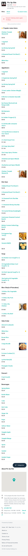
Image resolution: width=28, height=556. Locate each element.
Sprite (3, 444)
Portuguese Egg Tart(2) (7, 234)
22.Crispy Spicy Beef (8, 146)
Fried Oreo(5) (6, 377)
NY (7, 527)
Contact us (5, 533)
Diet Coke (5, 407)
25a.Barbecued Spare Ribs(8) (11, 165)
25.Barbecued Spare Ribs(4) (10, 159)
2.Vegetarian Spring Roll (9, 78)
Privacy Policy (6, 539)
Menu (3, 11)
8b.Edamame (6, 111)
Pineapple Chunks (7, 366)
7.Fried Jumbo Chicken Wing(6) (11, 90)
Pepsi (3, 419)
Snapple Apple (6, 432)
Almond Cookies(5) (8, 325)
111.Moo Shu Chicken (6, 305)
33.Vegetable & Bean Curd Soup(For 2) (10, 265)
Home (3, 527)
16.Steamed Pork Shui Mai (10, 198)
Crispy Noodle (6, 343)
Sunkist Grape (6, 457)
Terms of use (5, 536)
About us (4, 530)
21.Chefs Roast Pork (8, 140)
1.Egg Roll (5, 42)
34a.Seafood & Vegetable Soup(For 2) (10, 279)
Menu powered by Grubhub (14, 24)
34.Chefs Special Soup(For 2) (11, 272)
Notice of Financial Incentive (10, 542)
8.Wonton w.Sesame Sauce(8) (11, 97)
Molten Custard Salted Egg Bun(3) (10, 226)
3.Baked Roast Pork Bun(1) (10, 186)
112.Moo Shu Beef (7, 313)
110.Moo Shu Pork (7, 298)
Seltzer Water (6, 426)
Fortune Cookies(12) (8, 353)
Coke (3, 401)
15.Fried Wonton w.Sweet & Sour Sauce (10, 132)
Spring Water (6, 388)
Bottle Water (6, 394)
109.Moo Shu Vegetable (9, 291)
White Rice (5, 60)
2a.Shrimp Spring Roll (8, 48)
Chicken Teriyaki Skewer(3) (7, 33)
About (8, 11)
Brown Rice (5, 337)
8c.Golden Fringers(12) (9, 117)
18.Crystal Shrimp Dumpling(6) (11, 211)
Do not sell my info (7, 546)
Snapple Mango (6, 438)
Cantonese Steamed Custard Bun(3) (11, 218)
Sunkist (4, 451)
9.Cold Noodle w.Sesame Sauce (9, 124)
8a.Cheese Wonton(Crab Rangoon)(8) (9, 104)
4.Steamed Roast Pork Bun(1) (11, 54)
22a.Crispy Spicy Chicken (9, 152)
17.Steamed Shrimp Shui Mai (10, 204)
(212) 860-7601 (10, 8)
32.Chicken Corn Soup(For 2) (11, 258)
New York (11, 527)
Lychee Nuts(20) (7, 359)
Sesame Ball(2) (6, 243)
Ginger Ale (5, 413)
